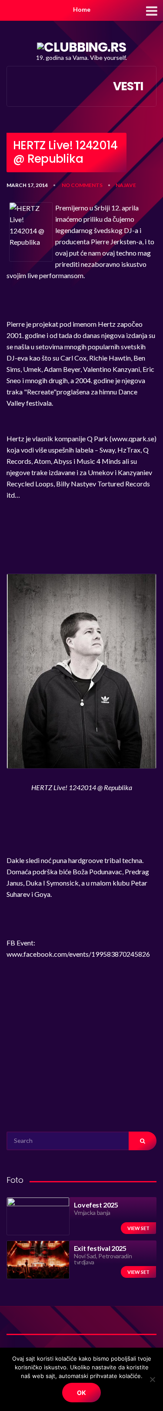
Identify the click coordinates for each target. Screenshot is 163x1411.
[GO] (142, 1141)
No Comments (82, 185)
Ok (81, 1392)
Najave (126, 185)
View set (138, 1228)
